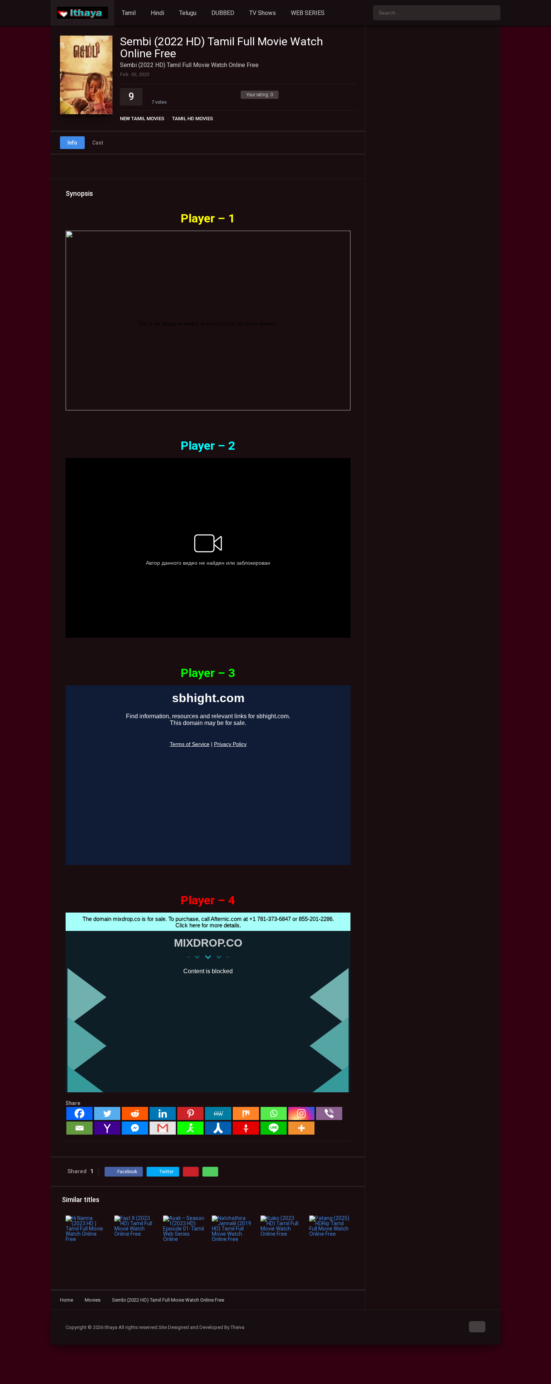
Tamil (129, 12)
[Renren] (218, 1128)
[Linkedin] (163, 1113)
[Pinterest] (190, 1113)
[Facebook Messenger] (135, 1128)
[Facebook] (79, 1113)
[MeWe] (218, 1113)
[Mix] (246, 1113)
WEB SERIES (308, 12)
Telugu (187, 12)
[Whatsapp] (274, 1113)
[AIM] (190, 1128)
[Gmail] (163, 1128)
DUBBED (222, 12)
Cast (97, 143)
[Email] (79, 1128)
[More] (301, 1128)
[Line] (274, 1128)
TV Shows (262, 12)
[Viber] (329, 1113)
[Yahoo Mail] (107, 1128)
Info (72, 143)
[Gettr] (246, 1128)
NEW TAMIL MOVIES (142, 118)
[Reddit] (135, 1113)
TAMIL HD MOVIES (192, 118)
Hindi (157, 12)
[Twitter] (107, 1113)
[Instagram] (301, 1113)
